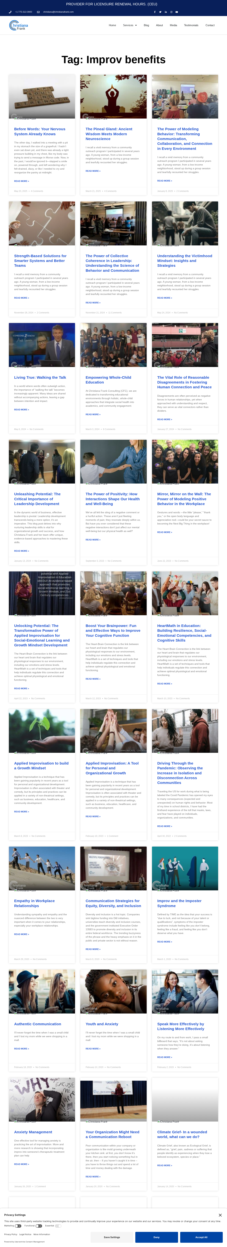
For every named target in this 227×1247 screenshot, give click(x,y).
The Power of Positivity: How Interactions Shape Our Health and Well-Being (113, 499)
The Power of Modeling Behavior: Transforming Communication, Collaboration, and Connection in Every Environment (184, 138)
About (159, 25)
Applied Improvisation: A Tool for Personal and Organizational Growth (112, 768)
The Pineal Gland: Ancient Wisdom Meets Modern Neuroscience (109, 134)
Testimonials (191, 25)
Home (112, 25)
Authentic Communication (37, 1024)
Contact (210, 25)
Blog (146, 25)
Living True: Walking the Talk (40, 377)
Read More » (21, 181)
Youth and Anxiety (102, 1024)
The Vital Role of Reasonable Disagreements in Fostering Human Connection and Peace (184, 382)
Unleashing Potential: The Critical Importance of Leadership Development (37, 499)
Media (173, 25)
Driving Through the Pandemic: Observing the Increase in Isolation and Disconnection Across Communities (180, 773)
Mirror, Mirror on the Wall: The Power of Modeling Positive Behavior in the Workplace (184, 499)
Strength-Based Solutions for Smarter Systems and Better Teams (40, 261)
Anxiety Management (33, 1132)
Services (128, 25)
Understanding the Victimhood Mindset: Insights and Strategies (184, 261)
